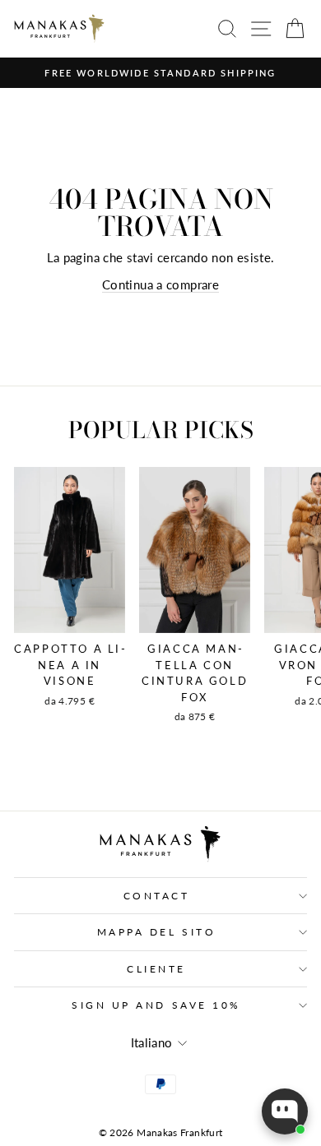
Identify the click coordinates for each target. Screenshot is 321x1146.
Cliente (156, 969)
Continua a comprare (160, 284)
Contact (156, 896)
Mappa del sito (156, 932)
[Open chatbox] (285, 1111)
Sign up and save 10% (156, 1005)
